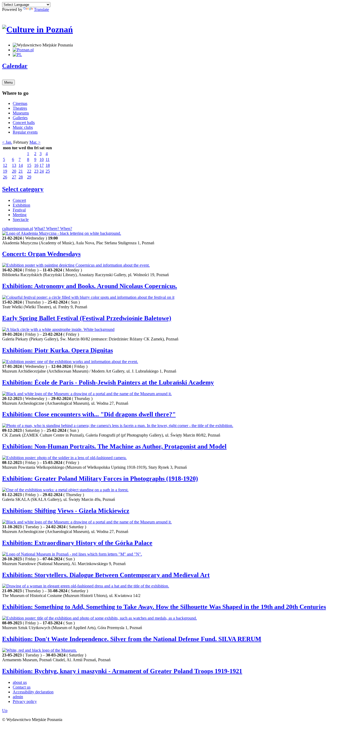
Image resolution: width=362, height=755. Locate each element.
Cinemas (20, 103)
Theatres (20, 108)
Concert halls (24, 122)
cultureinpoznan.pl (17, 228)
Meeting (20, 214)
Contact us (21, 687)
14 (21, 165)
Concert (19, 200)
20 (14, 171)
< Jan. (7, 142)
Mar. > (35, 142)
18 (48, 165)
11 (48, 159)
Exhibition (21, 205)
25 (48, 171)
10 (41, 159)
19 (5, 171)
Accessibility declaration (33, 692)
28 (21, 177)
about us (20, 682)
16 (36, 165)
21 (21, 171)
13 (14, 165)
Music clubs (23, 127)
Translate (41, 9)
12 (5, 165)
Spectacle (21, 219)
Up (4, 710)
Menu (8, 82)
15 (29, 165)
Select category (22, 189)
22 (29, 171)
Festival (19, 210)
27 (14, 177)
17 (41, 165)
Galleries (20, 118)
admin (18, 696)
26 (5, 177)
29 (29, 177)
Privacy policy (25, 701)
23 (36, 171)
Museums (21, 113)
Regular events (25, 132)
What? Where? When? (53, 228)
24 (41, 171)
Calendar (15, 65)
